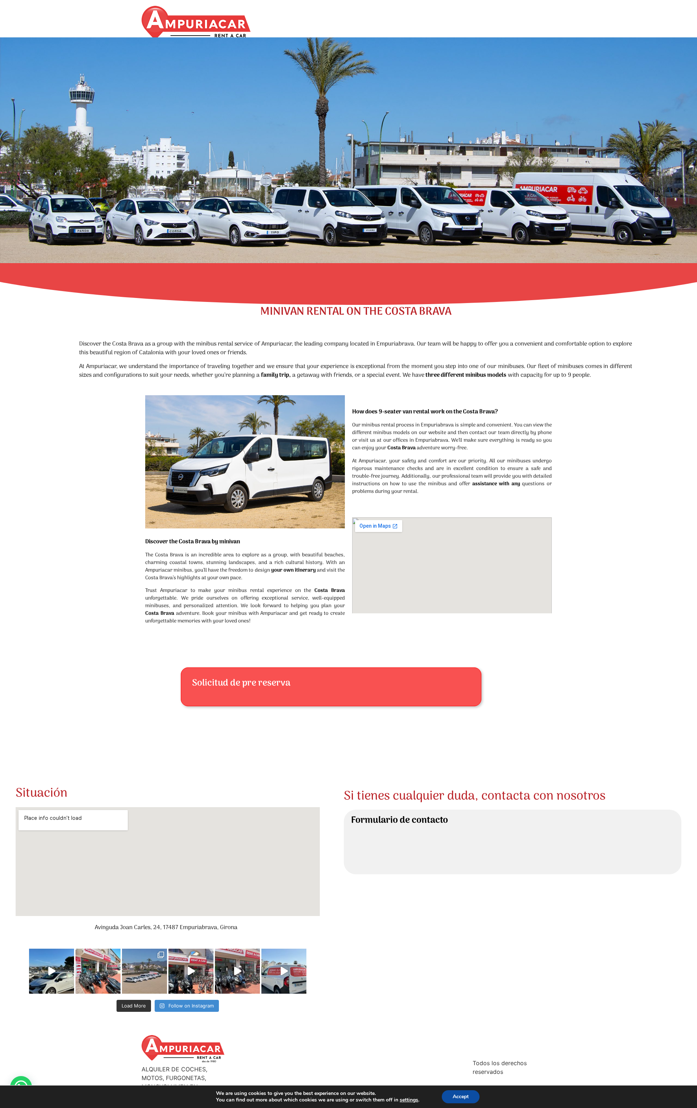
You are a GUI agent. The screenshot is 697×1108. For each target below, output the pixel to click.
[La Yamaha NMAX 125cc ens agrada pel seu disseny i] (237, 971)
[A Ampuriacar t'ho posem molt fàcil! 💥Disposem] (190, 971)
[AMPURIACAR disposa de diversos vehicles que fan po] (144, 971)
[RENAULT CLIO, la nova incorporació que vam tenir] (51, 971)
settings (409, 1100)
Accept (461, 1096)
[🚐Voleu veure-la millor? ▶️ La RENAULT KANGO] (283, 971)
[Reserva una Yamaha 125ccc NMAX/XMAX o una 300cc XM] (98, 971)
